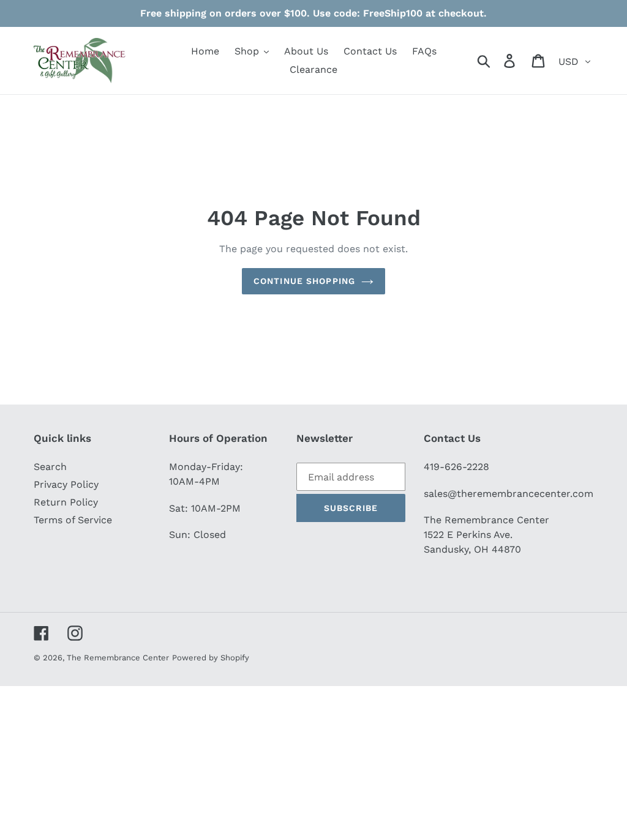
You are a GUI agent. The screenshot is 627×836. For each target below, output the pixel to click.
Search (50, 466)
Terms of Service (73, 520)
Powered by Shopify (210, 657)
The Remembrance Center (118, 657)
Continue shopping (304, 281)
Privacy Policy (66, 484)
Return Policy (66, 502)
